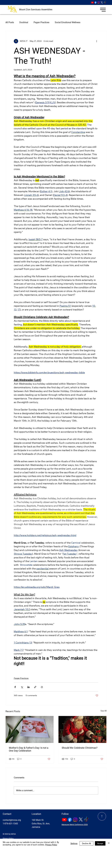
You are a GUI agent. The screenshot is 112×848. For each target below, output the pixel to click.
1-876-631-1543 (10, 823)
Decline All (86, 843)
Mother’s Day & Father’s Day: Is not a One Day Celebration (28, 749)
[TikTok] (104, 2)
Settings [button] (73, 843)
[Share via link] (35, 687)
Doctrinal (23, 22)
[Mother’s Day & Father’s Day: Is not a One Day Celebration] (30, 729)
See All (104, 711)
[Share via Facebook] (15, 687)
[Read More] (102, 816)
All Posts (9, 22)
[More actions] (96, 41)
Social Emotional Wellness (67, 22)
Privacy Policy (8, 838)
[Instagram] (98, 2)
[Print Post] (42, 687)
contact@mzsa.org (12, 820)
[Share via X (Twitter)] (21, 687)
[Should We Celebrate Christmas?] (82, 729)
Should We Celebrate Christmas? (80, 747)
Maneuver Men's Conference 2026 (75, 825)
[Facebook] (95, 2)
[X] (101, 2)
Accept (100, 843)
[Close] (108, 843)
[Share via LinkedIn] (28, 687)
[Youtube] (92, 2)
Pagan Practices (41, 22)
